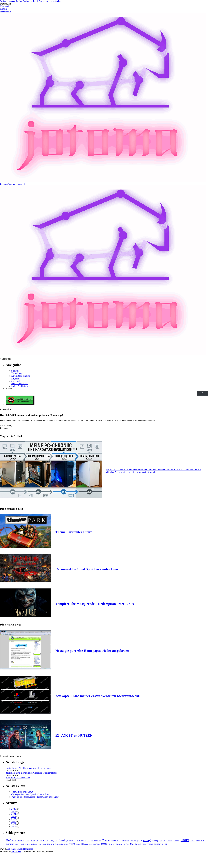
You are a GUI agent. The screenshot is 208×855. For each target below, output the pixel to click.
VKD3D (150, 844)
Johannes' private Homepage (20, 849)
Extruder (125, 840)
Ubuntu (133, 844)
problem (42, 844)
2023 (13, 816)
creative (72, 840)
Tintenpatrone (120, 844)
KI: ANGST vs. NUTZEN (73, 735)
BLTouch (44, 840)
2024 (13, 814)
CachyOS (53, 840)
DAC (88, 840)
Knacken (169, 840)
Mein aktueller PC (19, 383)
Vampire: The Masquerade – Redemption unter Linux (94, 604)
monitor (10, 843)
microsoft (200, 840)
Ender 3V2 (115, 840)
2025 (13, 811)
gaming (146, 840)
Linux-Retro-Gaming (20, 376)
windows (158, 843)
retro (72, 843)
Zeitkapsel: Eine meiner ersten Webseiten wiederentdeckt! (97, 696)
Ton (127, 844)
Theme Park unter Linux (73, 532)
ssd (90, 844)
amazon (20, 840)
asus (33, 840)
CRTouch (81, 840)
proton (50, 843)
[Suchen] (202, 393)
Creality (63, 840)
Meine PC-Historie (19, 386)
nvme (27, 844)
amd (27, 840)
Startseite (15, 371)
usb (139, 844)
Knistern (176, 840)
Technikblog (16, 373)
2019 (13, 826)
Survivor (112, 844)
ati (37, 840)
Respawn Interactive (61, 844)
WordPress (16, 851)
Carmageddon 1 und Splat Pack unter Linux (87, 569)
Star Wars (96, 844)
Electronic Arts (96, 840)
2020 (13, 824)
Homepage (157, 840)
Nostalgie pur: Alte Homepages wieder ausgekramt (92, 650)
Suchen (9, 388)
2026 (13, 809)
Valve (144, 844)
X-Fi (166, 844)
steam (104, 843)
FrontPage (135, 840)
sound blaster (82, 844)
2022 (13, 819)
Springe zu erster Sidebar (11, 1)
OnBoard (34, 844)
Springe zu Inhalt (30, 1)
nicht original (19, 844)
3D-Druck (16, 381)
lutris (192, 840)
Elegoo (106, 840)
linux (185, 839)
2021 (13, 821)
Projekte (15, 378)
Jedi (164, 840)
